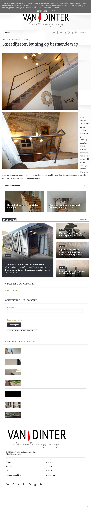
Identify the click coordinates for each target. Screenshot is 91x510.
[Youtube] (72, 32)
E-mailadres (11, 308)
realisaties (15, 39)
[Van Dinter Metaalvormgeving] (45, 27)
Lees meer (13, 273)
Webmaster (50, 475)
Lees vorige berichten (15, 320)
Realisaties (50, 467)
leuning (27, 39)
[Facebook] (57, 32)
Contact (49, 471)
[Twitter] (61, 32)
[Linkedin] (65, 32)
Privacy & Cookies (13, 475)
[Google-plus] (53, 32)
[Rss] (76, 32)
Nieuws (9, 467)
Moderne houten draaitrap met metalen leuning (64, 206)
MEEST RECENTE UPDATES (21, 341)
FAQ (7, 471)
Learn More (42, 11)
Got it (52, 11)
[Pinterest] (69, 32)
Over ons (49, 462)
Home (4, 39)
